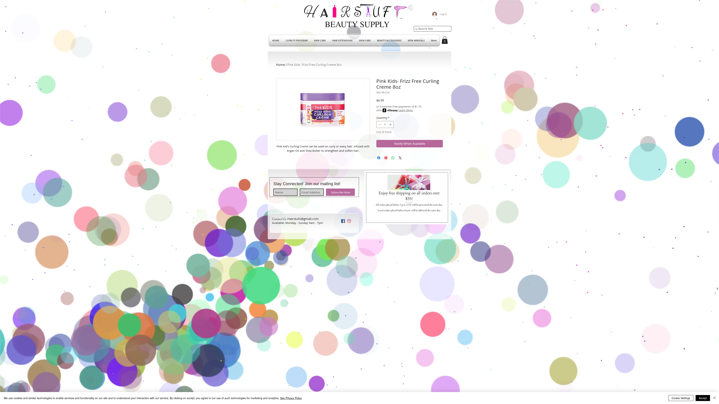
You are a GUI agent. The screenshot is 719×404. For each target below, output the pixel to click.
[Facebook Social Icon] (343, 221)
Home (280, 65)
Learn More (405, 110)
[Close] (714, 398)
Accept (703, 398)
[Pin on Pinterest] (386, 158)
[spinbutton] (385, 124)
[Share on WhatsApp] (393, 158)
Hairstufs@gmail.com (303, 219)
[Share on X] (400, 158)
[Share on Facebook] (379, 158)
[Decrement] (379, 124)
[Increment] (390, 124)
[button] (445, 40)
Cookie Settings (681, 398)
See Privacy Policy (291, 398)
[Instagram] (349, 221)
